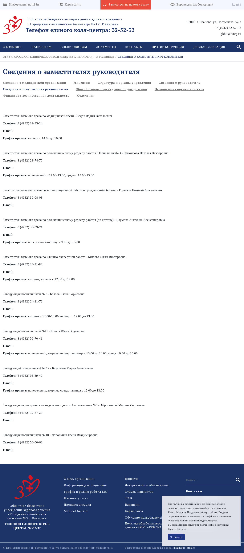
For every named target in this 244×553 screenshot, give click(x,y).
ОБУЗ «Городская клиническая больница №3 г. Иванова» (47, 56)
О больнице (105, 56)
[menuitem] (41, 47)
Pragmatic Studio (184, 547)
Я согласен (176, 537)
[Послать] (237, 480)
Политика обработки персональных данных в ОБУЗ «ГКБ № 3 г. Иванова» (151, 525)
